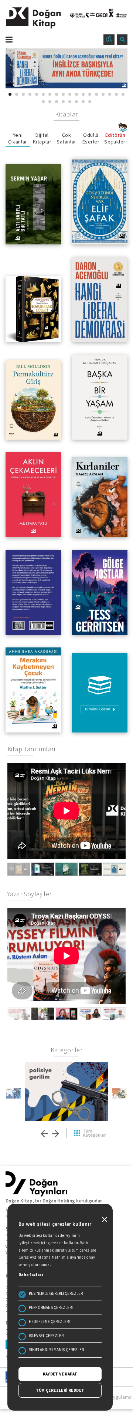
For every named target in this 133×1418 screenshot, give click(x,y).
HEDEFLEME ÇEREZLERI (49, 1321)
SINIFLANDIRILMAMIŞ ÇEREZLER (56, 1349)
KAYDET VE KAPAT (60, 1374)
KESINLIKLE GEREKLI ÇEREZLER (56, 1293)
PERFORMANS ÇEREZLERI (51, 1307)
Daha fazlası (30, 1274)
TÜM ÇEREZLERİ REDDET (60, 1390)
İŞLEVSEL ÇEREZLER (46, 1335)
